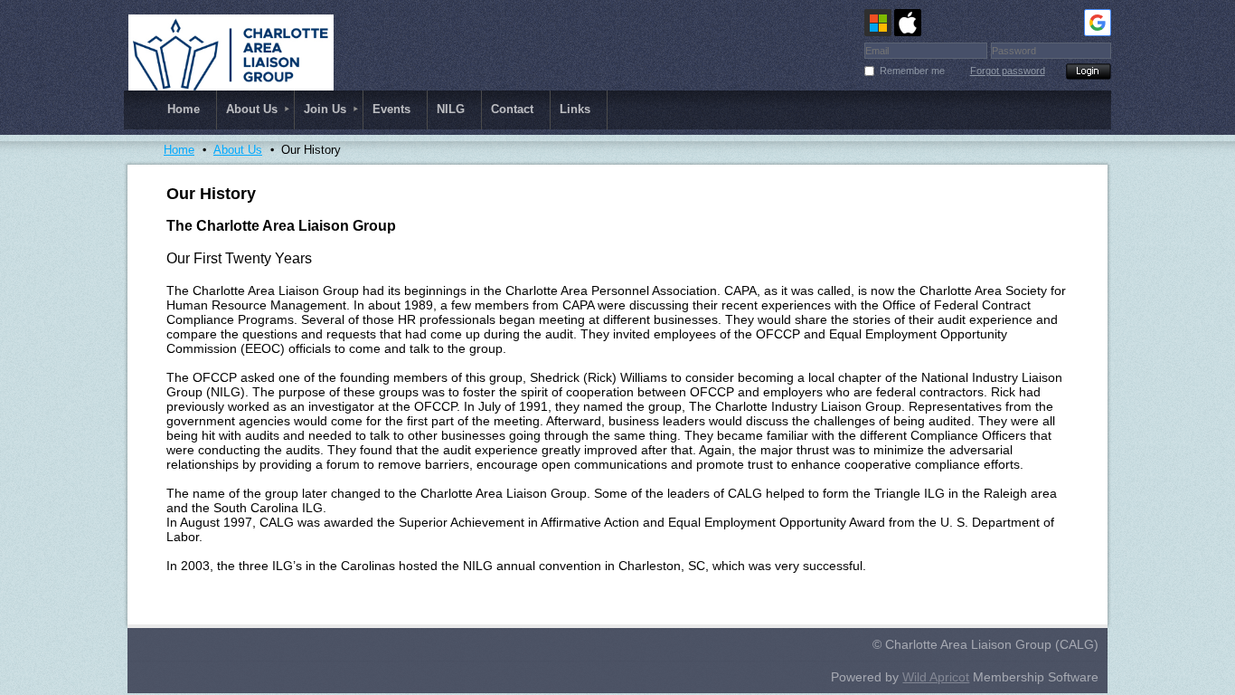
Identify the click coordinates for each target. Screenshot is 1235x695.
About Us (237, 150)
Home (179, 150)
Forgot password (1007, 70)
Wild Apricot (935, 677)
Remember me (912, 70)
